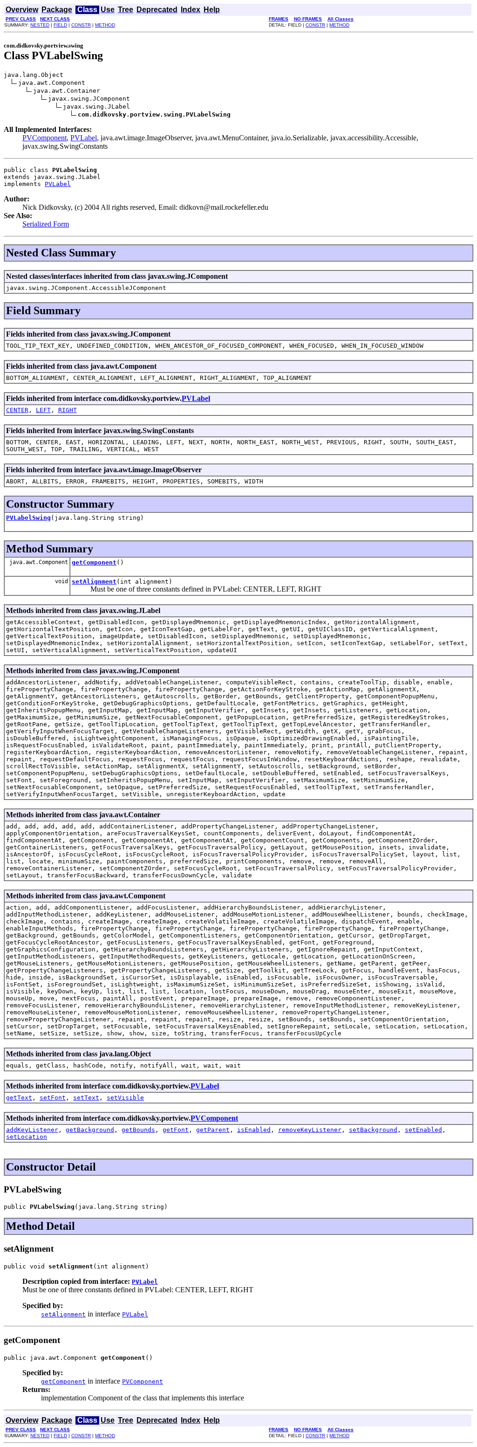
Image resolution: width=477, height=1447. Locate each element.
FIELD (60, 25)
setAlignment (94, 581)
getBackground (90, 1129)
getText (19, 1097)
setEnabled (423, 1129)
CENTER (17, 410)
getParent (213, 1129)
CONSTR (81, 25)
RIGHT (67, 410)
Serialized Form (45, 224)
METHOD (105, 25)
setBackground (373, 1129)
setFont (53, 1097)
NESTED (39, 25)
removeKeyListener (309, 1129)
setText (86, 1097)
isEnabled (254, 1129)
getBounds (138, 1129)
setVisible (125, 1097)
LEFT (43, 410)
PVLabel (83, 138)
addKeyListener (32, 1129)
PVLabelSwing (28, 517)
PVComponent (44, 138)
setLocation (26, 1136)
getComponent (94, 562)
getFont (176, 1129)
